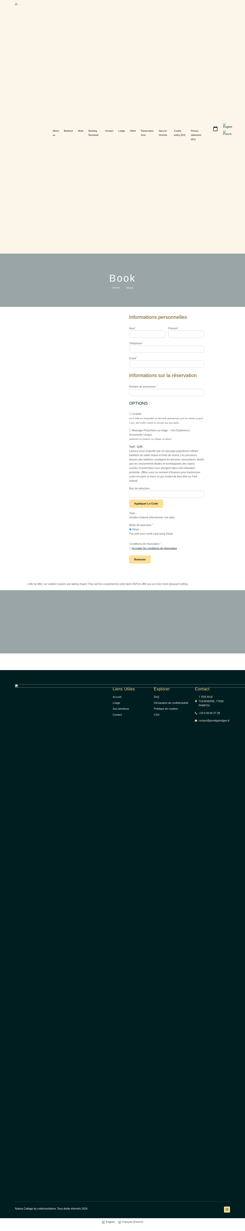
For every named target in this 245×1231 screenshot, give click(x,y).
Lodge (121, 130)
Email (133, 358)
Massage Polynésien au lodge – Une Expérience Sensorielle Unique (159, 432)
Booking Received (93, 130)
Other (133, 130)
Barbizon (68, 130)
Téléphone (136, 343)
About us (56, 130)
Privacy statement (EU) (196, 130)
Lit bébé (136, 413)
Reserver (140, 559)
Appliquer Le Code (146, 503)
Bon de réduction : (140, 488)
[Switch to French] (227, 132)
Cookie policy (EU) (180, 130)
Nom (132, 328)
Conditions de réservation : (145, 543)
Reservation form (147, 130)
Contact (109, 130)
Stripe (135, 529)
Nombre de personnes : (143, 386)
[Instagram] (227, 1210)
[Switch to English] (228, 125)
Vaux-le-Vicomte (163, 130)
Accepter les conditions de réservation (154, 548)
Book (81, 130)
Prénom (173, 328)
